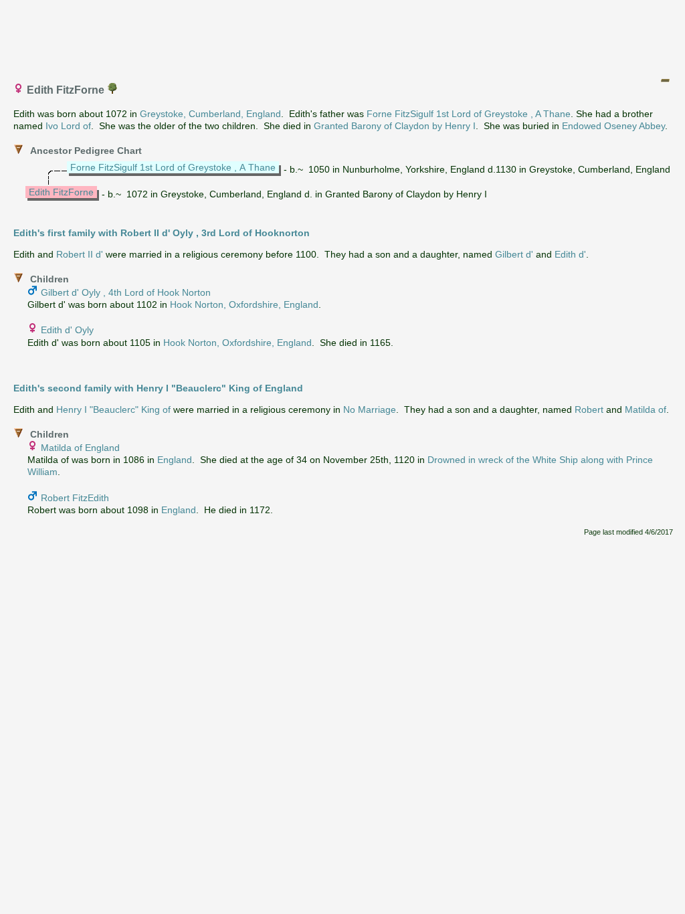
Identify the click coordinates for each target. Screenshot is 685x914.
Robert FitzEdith (75, 497)
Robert (589, 409)
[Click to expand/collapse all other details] (665, 80)
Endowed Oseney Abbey (613, 125)
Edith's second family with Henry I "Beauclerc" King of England (158, 388)
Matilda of (645, 409)
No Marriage (369, 409)
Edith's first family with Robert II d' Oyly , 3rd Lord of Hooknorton (161, 232)
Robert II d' (79, 254)
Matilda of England (80, 447)
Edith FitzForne (61, 192)
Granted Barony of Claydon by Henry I (395, 125)
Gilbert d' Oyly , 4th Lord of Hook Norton (126, 292)
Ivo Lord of (68, 125)
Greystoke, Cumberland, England (210, 113)
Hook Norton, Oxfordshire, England (244, 304)
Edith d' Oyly (67, 330)
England (174, 459)
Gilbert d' (514, 254)
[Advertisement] (343, 35)
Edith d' (570, 254)
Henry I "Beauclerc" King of (113, 409)
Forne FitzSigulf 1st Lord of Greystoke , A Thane (469, 113)
